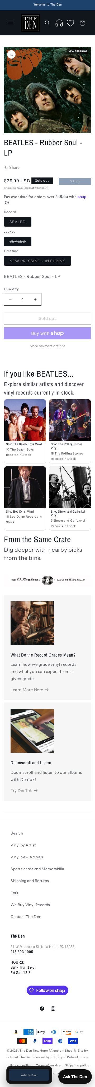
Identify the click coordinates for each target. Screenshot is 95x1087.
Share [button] (14, 167)
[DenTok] (59, 23)
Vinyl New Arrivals (27, 857)
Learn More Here (27, 689)
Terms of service (48, 1065)
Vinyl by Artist (23, 845)
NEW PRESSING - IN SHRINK (40, 262)
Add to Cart (29, 1075)
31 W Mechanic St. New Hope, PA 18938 (43, 946)
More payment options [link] (47, 346)
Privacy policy (21, 1065)
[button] (10, 23)
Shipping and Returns (30, 880)
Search (17, 833)
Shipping (10, 188)
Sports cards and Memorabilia (37, 868)
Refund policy (77, 1057)
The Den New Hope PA (36, 1050)
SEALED (20, 223)
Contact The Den (26, 916)
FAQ (14, 893)
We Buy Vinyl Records (30, 904)
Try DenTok (21, 790)
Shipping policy (77, 1065)
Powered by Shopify (47, 1057)
